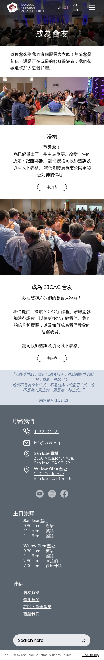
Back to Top (90, 655)
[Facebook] (64, 494)
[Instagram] (52, 494)
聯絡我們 (31, 613)
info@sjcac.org (47, 443)
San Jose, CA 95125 (52, 478)
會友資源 (31, 592)
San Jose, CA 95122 (52, 463)
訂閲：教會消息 (37, 606)
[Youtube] (40, 494)
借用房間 (31, 599)
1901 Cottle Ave (49, 473)
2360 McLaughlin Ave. (54, 458)
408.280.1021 (46, 431)
